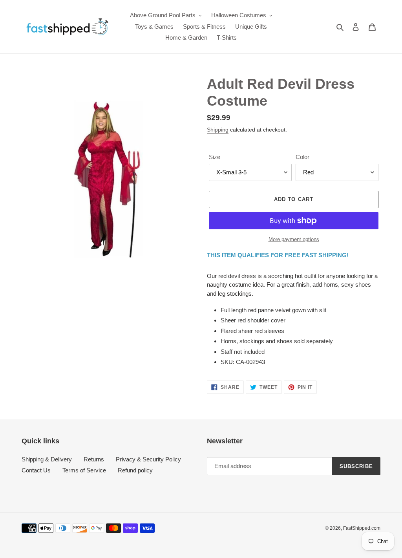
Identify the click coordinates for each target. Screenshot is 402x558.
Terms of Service (84, 470)
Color (302, 157)
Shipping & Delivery (47, 459)
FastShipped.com (361, 528)
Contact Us (36, 470)
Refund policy (135, 470)
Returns (94, 459)
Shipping (217, 129)
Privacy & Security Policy (148, 459)
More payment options (294, 239)
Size (214, 157)
